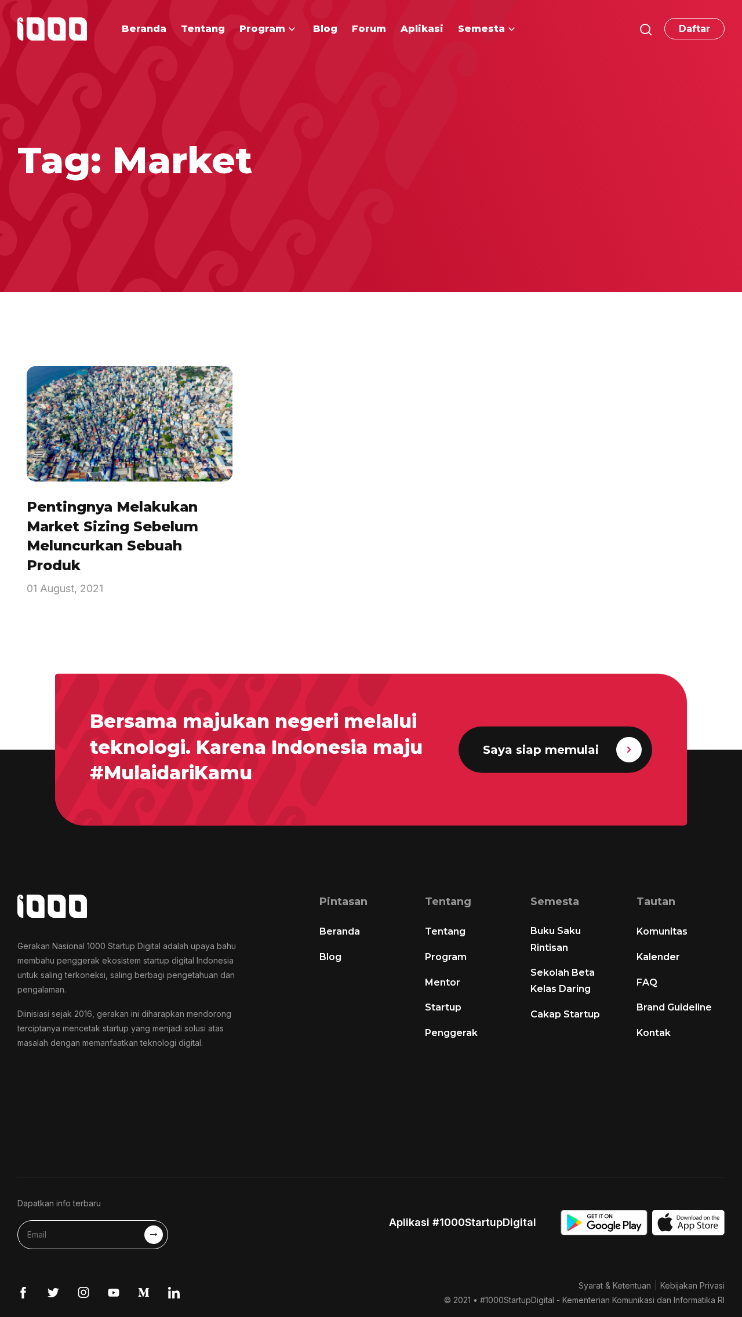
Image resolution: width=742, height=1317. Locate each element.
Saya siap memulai (541, 750)
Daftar (694, 28)
